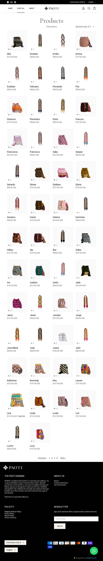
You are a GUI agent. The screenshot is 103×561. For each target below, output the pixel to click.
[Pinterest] (15, 2)
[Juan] (40, 335)
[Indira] (86, 237)
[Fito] (86, 73)
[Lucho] (17, 433)
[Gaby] (63, 139)
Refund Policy (9, 516)
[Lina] (17, 400)
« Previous (42, 458)
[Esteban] (17, 73)
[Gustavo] (17, 204)
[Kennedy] (40, 367)
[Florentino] (40, 106)
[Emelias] (40, 41)
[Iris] (17, 269)
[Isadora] (40, 269)
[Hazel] (40, 204)
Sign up (59, 526)
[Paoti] (51, 8)
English (91, 2)
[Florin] (63, 106)
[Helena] (63, 204)
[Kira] (63, 367)
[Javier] (40, 302)
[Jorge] (86, 302)
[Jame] (17, 302)
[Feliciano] (40, 73)
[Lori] (86, 400)
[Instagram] (11, 2)
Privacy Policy (9, 514)
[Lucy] (40, 433)
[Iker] (63, 237)
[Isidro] (63, 269)
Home (10, 8)
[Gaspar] (86, 139)
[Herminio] (86, 204)
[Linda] (40, 400)
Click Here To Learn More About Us (16, 497)
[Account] (83, 8)
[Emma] (86, 41)
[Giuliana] (63, 171)
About (31, 8)
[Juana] (63, 335)
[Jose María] (17, 335)
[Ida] (40, 237)
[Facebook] (8, 2)
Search (56, 481)
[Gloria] (86, 171)
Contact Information (61, 483)
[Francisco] (40, 139)
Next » (63, 458)
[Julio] (86, 335)
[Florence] (17, 106)
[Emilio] (63, 41)
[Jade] (86, 269)
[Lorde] (63, 400)
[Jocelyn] (63, 302)
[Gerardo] (17, 171)
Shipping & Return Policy (13, 512)
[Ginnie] (40, 171)
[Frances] (86, 106)
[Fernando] (63, 73)
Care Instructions (60, 485)
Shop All (20, 8)
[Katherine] (17, 367)
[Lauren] (86, 367)
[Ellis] (17, 41)
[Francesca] (17, 139)
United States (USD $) (77, 2)
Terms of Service (10, 518)
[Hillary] (17, 237)
